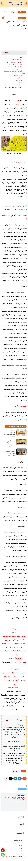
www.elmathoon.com (14, 751)
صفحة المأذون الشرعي (10, 753)
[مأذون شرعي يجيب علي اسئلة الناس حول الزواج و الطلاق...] (21, 432)
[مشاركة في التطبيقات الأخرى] (6, 778)
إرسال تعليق (21, 795)
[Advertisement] (14, 40)
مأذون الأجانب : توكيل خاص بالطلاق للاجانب (9, 12)
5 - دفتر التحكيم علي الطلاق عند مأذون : (14, 87)
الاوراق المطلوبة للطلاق (19, 618)
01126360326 (7, 746)
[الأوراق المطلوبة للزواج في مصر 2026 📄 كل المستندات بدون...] (21, 452)
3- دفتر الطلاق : (19, 82)
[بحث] (2, 3)
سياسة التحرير (18, 842)
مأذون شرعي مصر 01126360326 (15, 3)
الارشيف (20, 850)
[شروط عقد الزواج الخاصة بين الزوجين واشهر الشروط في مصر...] (21, 442)
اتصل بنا (20, 845)
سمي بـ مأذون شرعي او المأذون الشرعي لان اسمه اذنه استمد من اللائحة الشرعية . (14, 355)
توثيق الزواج (6, 729)
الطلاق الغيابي (22, 539)
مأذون (21, 57)
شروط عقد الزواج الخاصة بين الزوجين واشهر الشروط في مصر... (9, 443)
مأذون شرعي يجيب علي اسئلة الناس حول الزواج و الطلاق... (9, 434)
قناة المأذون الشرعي (10, 755)
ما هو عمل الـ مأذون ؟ (18, 75)
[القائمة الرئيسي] (25, 3)
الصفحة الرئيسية (18, 837)
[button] (20, 778)
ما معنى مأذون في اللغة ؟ (17, 59)
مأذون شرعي (22, 18)
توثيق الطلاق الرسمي (17, 732)
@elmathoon (10, 758)
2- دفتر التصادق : (19, 80)
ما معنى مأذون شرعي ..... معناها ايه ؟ (14, 66)
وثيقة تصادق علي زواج (8, 501)
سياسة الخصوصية (18, 840)
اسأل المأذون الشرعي (20, 606)
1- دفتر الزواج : (20, 77)
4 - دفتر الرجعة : (19, 85)
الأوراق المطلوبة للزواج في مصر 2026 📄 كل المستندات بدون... (8, 453)
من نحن (20, 848)
